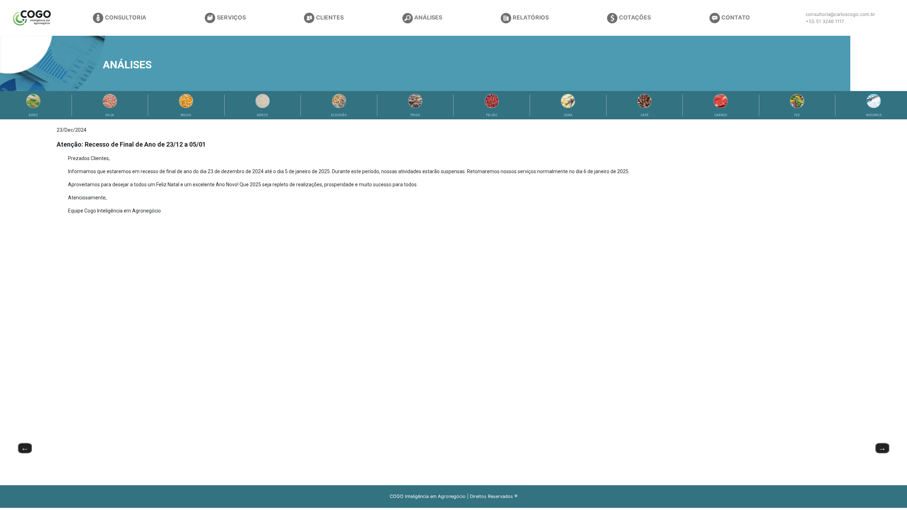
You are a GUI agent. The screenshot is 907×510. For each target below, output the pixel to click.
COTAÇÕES (634, 17)
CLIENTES (329, 17)
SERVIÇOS (230, 17)
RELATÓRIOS (530, 17)
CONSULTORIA (124, 17)
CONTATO (735, 17)
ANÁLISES (427, 17)
